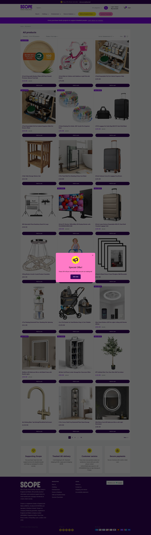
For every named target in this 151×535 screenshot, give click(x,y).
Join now (75, 276)
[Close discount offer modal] (92, 255)
